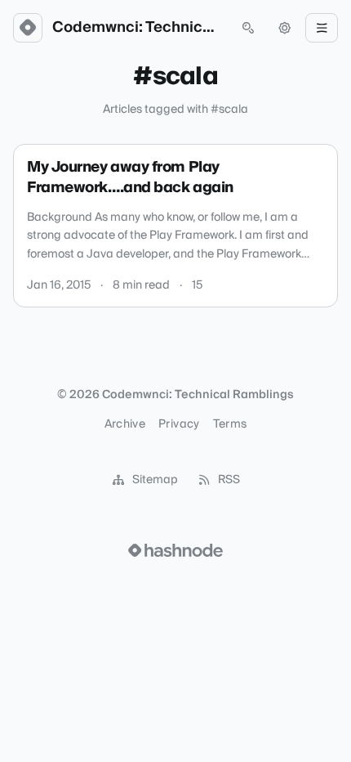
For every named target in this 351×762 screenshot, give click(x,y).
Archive (124, 424)
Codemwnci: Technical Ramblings (138, 27)
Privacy (178, 424)
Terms (230, 424)
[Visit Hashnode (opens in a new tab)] (175, 550)
